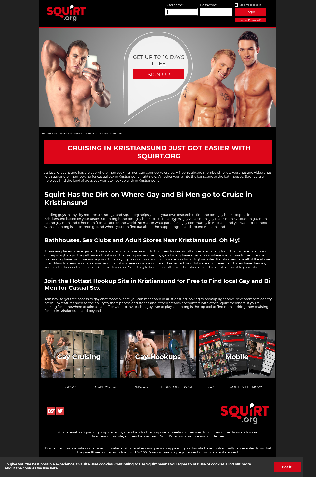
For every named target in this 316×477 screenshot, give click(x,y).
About (71, 387)
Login (250, 12)
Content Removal (247, 387)
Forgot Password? (250, 20)
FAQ (210, 387)
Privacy (140, 387)
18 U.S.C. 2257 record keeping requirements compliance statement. (184, 452)
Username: (175, 5)
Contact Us (106, 387)
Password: (208, 5)
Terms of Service (176, 387)
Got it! (287, 467)
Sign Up (159, 74)
